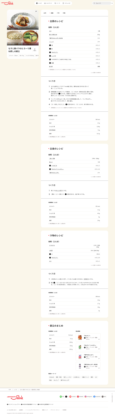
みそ (50, 261)
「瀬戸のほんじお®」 (54, 172)
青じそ (51, 162)
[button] (101, 3)
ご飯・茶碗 (52, 158)
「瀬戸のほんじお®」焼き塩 (56, 38)
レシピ (15, 389)
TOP (10, 389)
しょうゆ (53, 56)
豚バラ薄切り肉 (53, 34)
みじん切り (59, 190)
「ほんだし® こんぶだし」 (57, 169)
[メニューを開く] (112, 3)
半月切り (86, 279)
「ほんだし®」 (54, 52)
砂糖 (52, 63)
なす (50, 31)
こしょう (51, 41)
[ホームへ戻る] (7, 3)
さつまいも (52, 245)
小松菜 (51, 250)
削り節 (51, 66)
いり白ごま (54, 165)
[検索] (94, 3)
